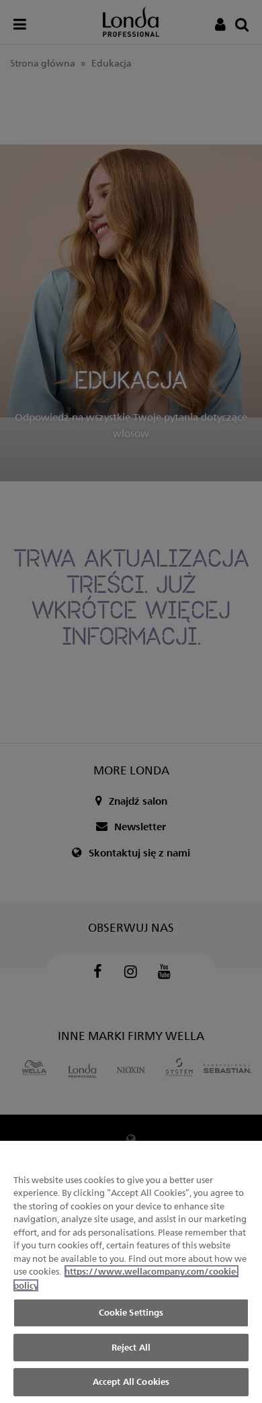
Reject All (131, 1347)
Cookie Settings (131, 1312)
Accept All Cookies (131, 1381)
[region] (131, 1272)
